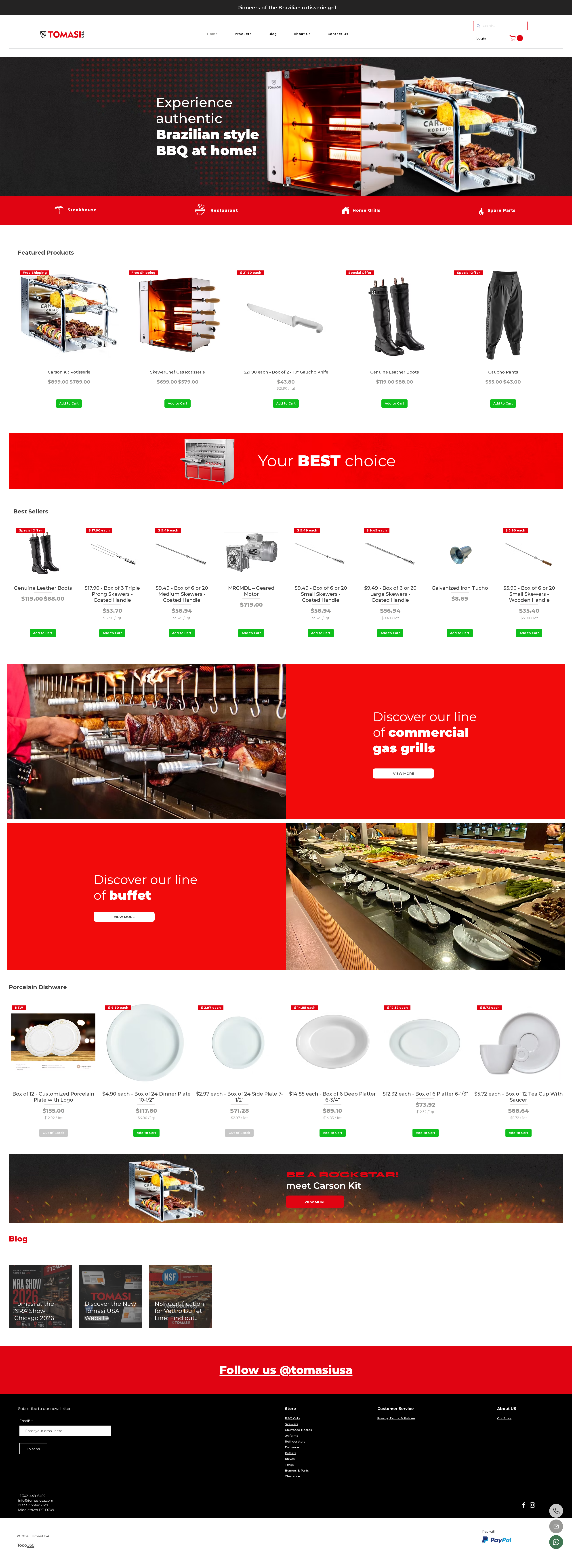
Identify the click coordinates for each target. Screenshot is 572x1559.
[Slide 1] (288, 185)
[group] (286, 336)
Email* (24, 1420)
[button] (243, 34)
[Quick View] (251, 552)
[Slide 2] (284, 185)
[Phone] (556, 1511)
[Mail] (556, 1526)
